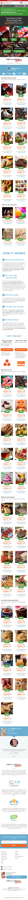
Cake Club (21, 620)
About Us (3, 851)
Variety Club (19, 51)
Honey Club (21, 486)
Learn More (13, 70)
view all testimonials (12, 733)
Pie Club (7, 717)
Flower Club (7, 390)
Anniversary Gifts (7, 220)
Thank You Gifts (20, 242)
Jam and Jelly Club (21, 668)
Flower (23, 39)
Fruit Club (7, 194)
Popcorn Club (21, 565)
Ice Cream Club (21, 146)
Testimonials (3, 856)
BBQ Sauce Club (7, 517)
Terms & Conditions (19, 856)
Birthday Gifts (20, 220)
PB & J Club (7, 692)
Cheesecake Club (7, 414)
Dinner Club (21, 644)
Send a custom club (7, 349)
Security (16, 853)
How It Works (4, 854)
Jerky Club (21, 170)
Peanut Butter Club (7, 589)
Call (18, 5)
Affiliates (17, 854)
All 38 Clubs (7, 51)
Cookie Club (7, 644)
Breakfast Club (21, 462)
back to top (23, 832)
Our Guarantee (4, 853)
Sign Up (14, 845)
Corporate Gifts (4, 858)
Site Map (17, 858)
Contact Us (3, 859)
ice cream (12, 792)
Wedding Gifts (8, 242)
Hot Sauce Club (7, 146)
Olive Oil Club (21, 438)
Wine (4, 39)
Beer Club (21, 98)
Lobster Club (7, 541)
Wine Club (7, 98)
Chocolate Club (21, 122)
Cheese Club (7, 170)
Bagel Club (21, 692)
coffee (20, 792)
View (7, 95)
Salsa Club (7, 565)
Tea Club (7, 462)
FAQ (2, 861)
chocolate (3, 792)
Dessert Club (7, 438)
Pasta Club (7, 620)
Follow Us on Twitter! (7, 869)
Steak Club (21, 541)
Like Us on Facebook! (7, 866)
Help (2, 863)
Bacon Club (21, 589)
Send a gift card (21, 349)
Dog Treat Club (7, 668)
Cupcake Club (7, 486)
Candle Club (21, 414)
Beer (14, 39)
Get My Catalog (17, 876)
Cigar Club (21, 517)
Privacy (16, 851)
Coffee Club (7, 122)
